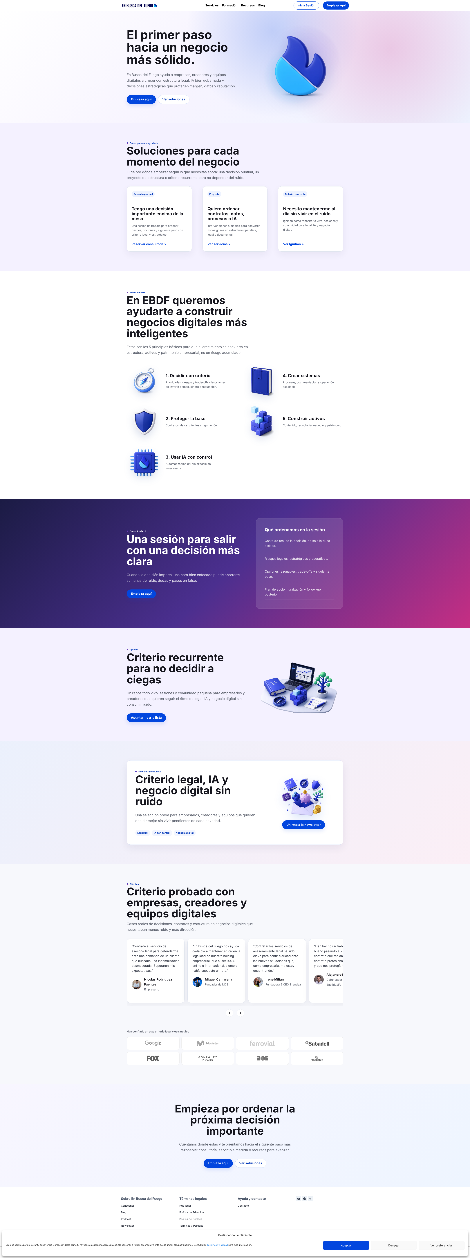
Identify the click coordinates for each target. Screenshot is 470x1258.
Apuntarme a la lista (146, 717)
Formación (229, 5)
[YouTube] (298, 1198)
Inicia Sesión (306, 5)
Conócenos (127, 1205)
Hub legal (185, 1205)
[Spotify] (304, 1198)
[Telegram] (310, 1198)
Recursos (248, 5)
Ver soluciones (173, 99)
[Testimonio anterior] (229, 1013)
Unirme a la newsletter (303, 825)
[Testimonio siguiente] (240, 1013)
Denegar (394, 1245)
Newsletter (127, 1225)
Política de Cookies (190, 1219)
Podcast (126, 1219)
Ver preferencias (442, 1245)
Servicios (212, 5)
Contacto (243, 1205)
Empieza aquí (336, 5)
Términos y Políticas (217, 1245)
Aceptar (346, 1245)
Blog (261, 5)
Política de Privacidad (192, 1212)
